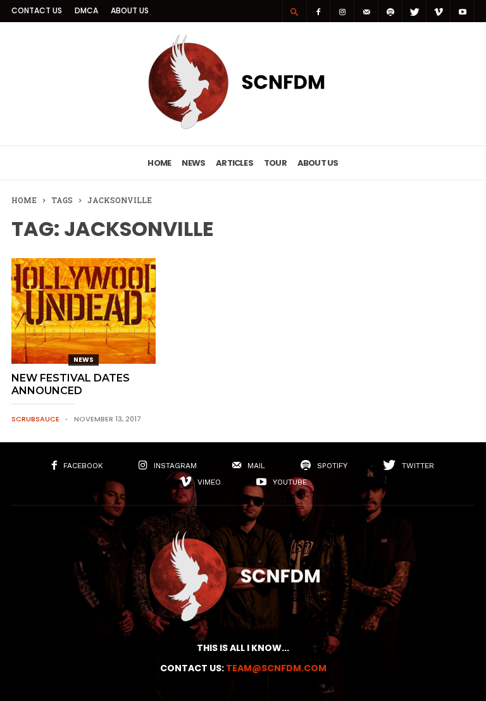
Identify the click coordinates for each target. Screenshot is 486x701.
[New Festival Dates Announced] (83, 311)
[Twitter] (414, 11)
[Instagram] (342, 11)
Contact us (36, 10)
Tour (275, 163)
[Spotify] (390, 11)
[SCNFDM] (243, 126)
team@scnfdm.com (276, 668)
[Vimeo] (439, 11)
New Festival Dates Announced (70, 384)
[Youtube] (463, 11)
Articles (234, 163)
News (193, 163)
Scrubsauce (35, 419)
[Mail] (366, 11)
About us (130, 10)
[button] (294, 11)
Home (159, 163)
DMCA (86, 10)
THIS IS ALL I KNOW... (243, 648)
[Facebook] (318, 11)
